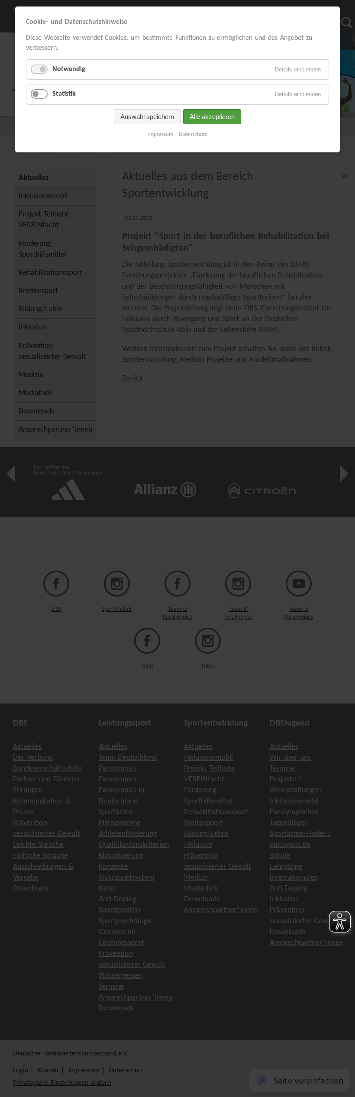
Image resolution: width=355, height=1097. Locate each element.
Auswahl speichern (147, 116)
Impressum (160, 134)
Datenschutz (193, 134)
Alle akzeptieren (212, 116)
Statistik (64, 93)
